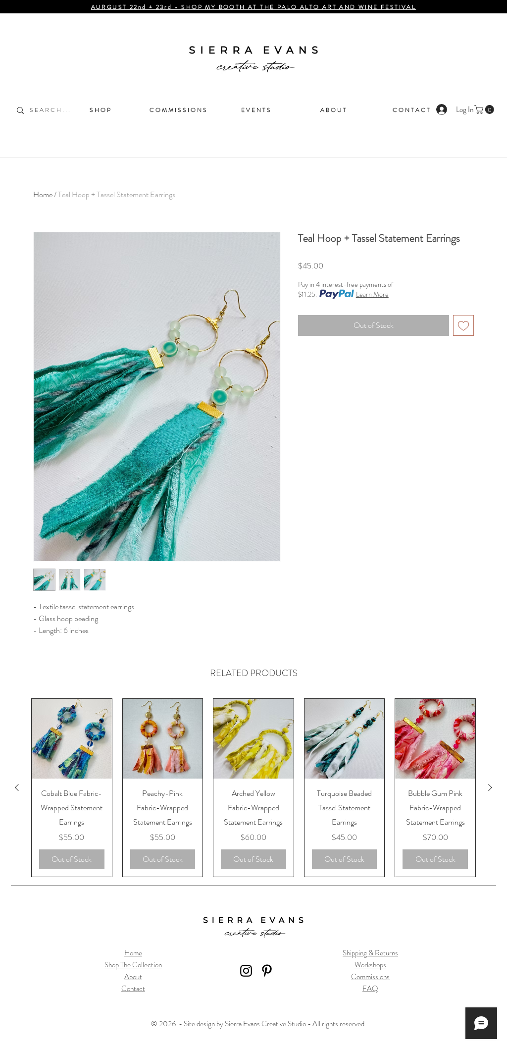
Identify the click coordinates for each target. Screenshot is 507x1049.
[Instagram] (246, 971)
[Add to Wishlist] (463, 325)
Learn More (372, 294)
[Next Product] (490, 787)
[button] (485, 109)
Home (42, 194)
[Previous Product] (17, 787)
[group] (253, 788)
